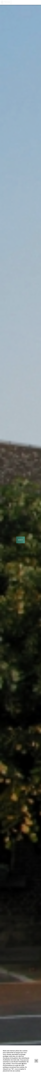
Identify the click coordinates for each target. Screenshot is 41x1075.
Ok (36, 1061)
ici (22, 1063)
